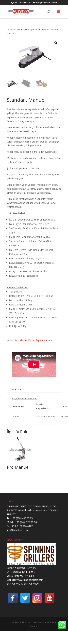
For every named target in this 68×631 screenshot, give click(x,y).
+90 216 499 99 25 (21, 2)
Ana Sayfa (12, 29)
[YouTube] (49, 598)
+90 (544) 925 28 (24, 522)
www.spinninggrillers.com (30, 579)
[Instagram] (37, 598)
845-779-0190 (31, 583)
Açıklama (17, 389)
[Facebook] (13, 598)
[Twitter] (25, 598)
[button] (56, 43)
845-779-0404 (14, 583)
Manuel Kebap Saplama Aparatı (33, 29)
